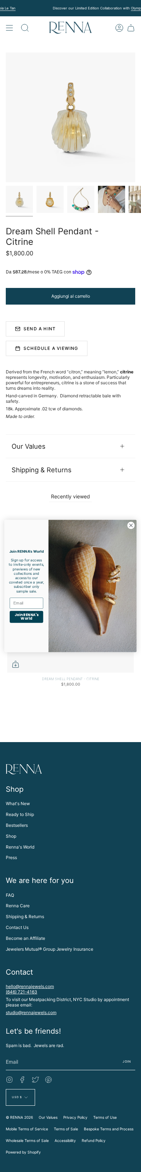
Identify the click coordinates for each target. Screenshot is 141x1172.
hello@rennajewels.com (30, 986)
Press (11, 857)
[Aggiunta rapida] (15, 664)
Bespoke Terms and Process (108, 1129)
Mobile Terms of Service (27, 1129)
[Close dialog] (131, 525)
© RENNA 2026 (19, 1117)
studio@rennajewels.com (31, 1012)
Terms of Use (105, 1117)
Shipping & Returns (42, 470)
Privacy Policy (75, 1117)
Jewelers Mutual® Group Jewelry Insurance (49, 949)
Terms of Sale (66, 1129)
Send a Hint (40, 328)
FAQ (10, 895)
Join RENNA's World (26, 616)
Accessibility (65, 1140)
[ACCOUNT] (119, 27)
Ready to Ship (20, 814)
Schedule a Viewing (51, 348)
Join (127, 1061)
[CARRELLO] (131, 27)
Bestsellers (17, 825)
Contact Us (17, 927)
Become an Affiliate (25, 938)
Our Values (29, 446)
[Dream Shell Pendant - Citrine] (19, 199)
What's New (18, 803)
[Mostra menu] (9, 27)
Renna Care (18, 905)
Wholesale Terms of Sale (27, 1140)
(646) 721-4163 (21, 992)
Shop (11, 836)
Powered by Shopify (23, 1152)
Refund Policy (94, 1140)
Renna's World (20, 847)
